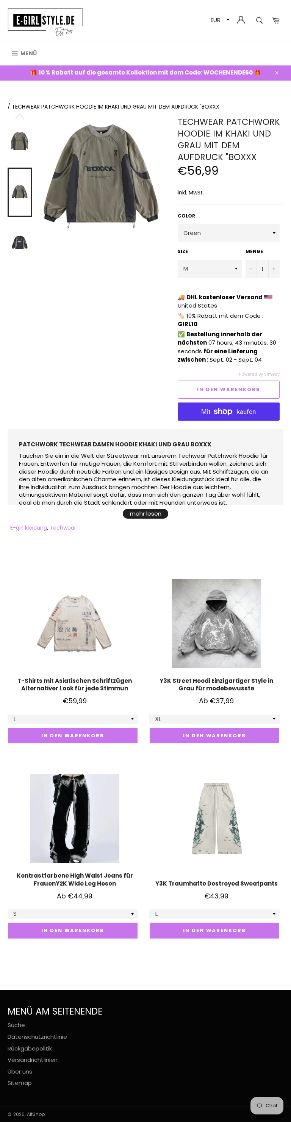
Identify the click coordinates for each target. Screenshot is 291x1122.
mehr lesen (145, 513)
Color (186, 216)
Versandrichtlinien (33, 1060)
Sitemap (20, 1083)
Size (183, 252)
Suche (16, 1025)
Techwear (63, 527)
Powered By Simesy (259, 374)
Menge (254, 252)
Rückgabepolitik (30, 1048)
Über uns (20, 1071)
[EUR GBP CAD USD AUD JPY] (219, 21)
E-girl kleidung (28, 527)
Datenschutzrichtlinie (37, 1037)
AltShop (36, 1114)
